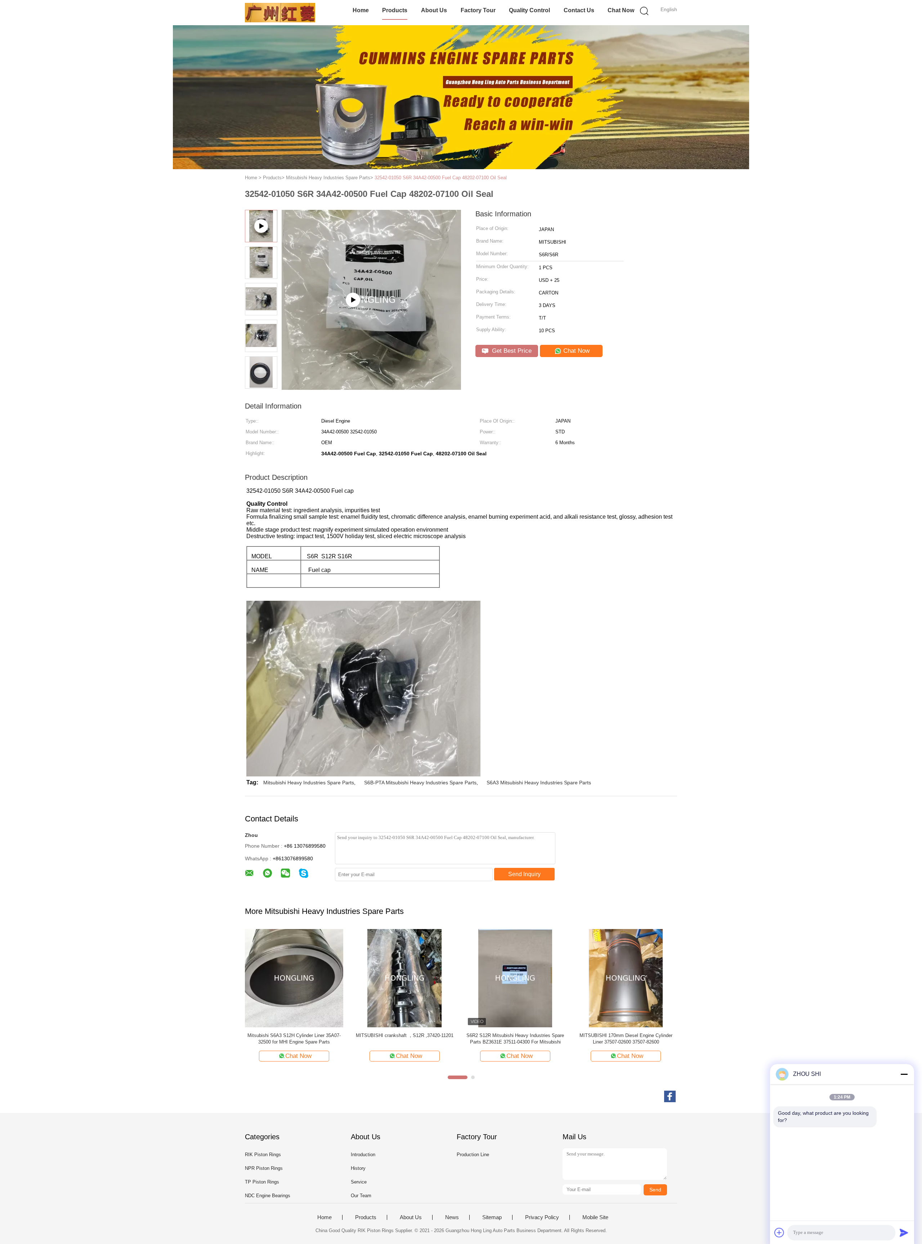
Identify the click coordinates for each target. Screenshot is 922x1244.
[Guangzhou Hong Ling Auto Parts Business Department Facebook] (670, 1096)
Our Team (361, 1195)
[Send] (904, 1232)
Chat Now (621, 10)
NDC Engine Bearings (267, 1195)
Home (361, 10)
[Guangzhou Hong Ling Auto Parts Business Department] (280, 12)
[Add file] (779, 1232)
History (358, 1168)
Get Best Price (511, 350)
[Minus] (904, 1074)
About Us (434, 10)
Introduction (363, 1154)
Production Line (473, 1154)
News (452, 1217)
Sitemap (492, 1217)
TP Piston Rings (262, 1182)
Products (394, 10)
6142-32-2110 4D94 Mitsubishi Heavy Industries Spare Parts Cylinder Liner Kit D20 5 (515, 1039)
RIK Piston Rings (263, 1154)
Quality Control (529, 10)
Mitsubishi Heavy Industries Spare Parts (308, 782)
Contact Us (579, 10)
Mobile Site (595, 1217)
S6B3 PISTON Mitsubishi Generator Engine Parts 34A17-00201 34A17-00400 (625, 1039)
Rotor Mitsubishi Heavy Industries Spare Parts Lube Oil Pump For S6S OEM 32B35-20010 (294, 1039)
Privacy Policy (542, 1217)
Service (359, 1182)
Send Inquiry (524, 874)
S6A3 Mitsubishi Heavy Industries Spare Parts (539, 782)
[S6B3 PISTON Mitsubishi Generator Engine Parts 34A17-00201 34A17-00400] (626, 978)
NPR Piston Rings (264, 1168)
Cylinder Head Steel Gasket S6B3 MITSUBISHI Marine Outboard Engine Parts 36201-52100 (405, 1039)
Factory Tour (478, 10)
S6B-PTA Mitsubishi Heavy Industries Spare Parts (420, 782)
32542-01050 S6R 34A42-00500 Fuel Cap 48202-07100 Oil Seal (441, 177)
